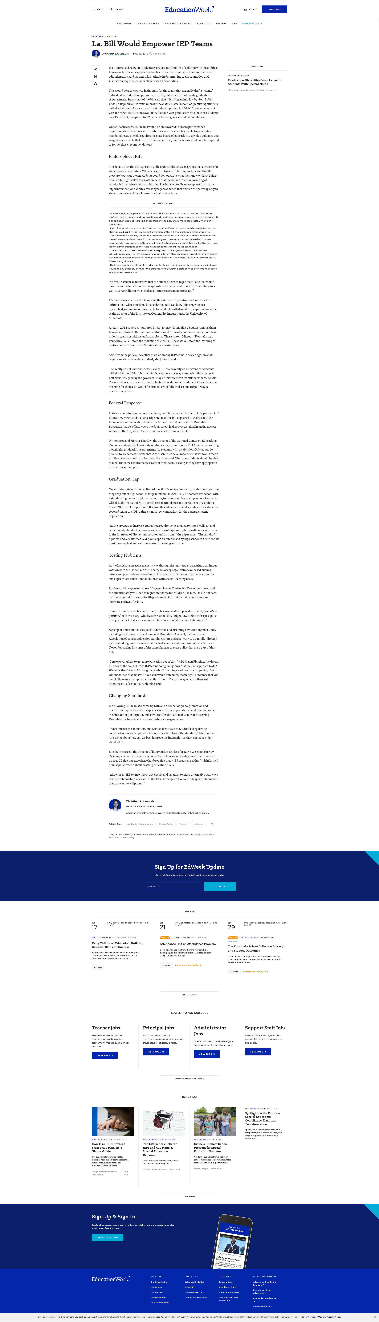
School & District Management (257, 938)
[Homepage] (189, 9)
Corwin (198, 965)
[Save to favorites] (95, 76)
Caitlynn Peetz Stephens (103, 1172)
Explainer (170, 1139)
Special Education (104, 36)
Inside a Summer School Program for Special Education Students (211, 1147)
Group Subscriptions (229, 1292)
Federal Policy (166, 824)
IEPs (212, 824)
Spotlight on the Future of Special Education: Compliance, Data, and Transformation (263, 1118)
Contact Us (191, 1276)
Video (219, 1139)
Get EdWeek (225, 1276)
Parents (183, 824)
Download (120, 1139)
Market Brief (251, 23)
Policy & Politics (148, 23)
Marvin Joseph (201, 1169)
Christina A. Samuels (117, 53)
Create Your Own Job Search (188, 1079)
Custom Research (261, 1306)
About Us (156, 1276)
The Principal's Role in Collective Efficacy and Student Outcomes (255, 948)
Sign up (220, 886)
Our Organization (159, 1282)
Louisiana (198, 824)
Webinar (202, 938)
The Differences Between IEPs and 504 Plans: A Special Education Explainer (160, 1149)
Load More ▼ (189, 1197)
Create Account (107, 1237)
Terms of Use (315, 1317)
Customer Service (193, 1292)
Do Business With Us (264, 1276)
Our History (156, 1287)
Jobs (234, 23)
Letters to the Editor (194, 1282)
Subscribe (274, 9)
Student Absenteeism (183, 938)
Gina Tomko (97, 1175)
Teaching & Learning (177, 23)
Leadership (124, 23)
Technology (204, 23)
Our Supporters (158, 1297)
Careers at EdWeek (160, 1303)
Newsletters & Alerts (228, 1287)
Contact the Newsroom (196, 1297)
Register (98, 968)
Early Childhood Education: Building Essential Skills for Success (117, 945)
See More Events (189, 995)
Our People (156, 1292)
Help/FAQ (190, 1287)
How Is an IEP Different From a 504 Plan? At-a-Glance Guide (108, 1147)
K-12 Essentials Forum (124, 937)
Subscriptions (225, 1282)
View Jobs (104, 1055)
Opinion (221, 23)
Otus (266, 972)
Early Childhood (101, 937)
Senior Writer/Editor (135, 806)
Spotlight (272, 1109)
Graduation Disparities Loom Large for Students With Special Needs (254, 82)
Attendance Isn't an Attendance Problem (188, 944)
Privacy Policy (186, 1317)
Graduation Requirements (139, 824)
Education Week (154, 806)
